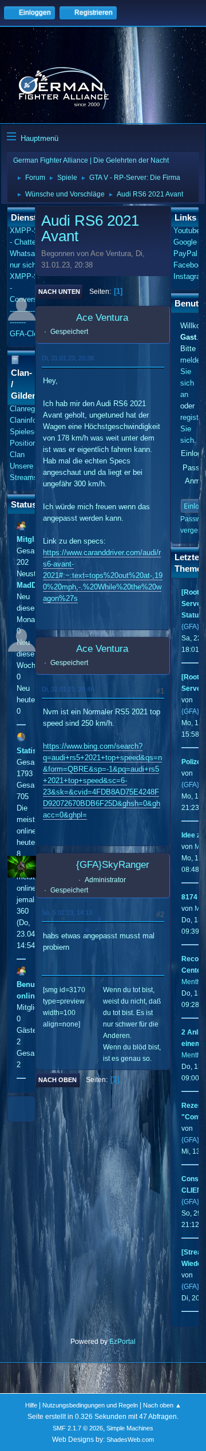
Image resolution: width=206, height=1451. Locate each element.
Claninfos (25, 420)
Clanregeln (27, 408)
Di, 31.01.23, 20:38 (68, 358)
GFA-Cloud (28, 333)
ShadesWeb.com (130, 1439)
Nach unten (59, 291)
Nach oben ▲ (162, 1405)
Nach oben (57, 1079)
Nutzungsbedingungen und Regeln (90, 1405)
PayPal (185, 253)
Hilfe (31, 1405)
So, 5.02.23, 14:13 (67, 912)
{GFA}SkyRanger (112, 864)
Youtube (186, 230)
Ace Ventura (102, 317)
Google (185, 242)
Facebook (189, 265)
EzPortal (122, 1342)
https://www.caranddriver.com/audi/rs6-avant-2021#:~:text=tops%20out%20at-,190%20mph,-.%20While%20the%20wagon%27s (103, 575)
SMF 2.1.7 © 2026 (78, 1428)
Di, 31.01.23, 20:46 (68, 689)
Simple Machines (129, 1428)
